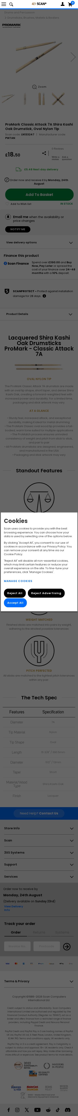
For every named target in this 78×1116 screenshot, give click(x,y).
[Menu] (3, 4)
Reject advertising (46, 593)
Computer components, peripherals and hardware (39, 3)
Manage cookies (18, 581)
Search (11, 4)
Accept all (15, 603)
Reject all (14, 593)
